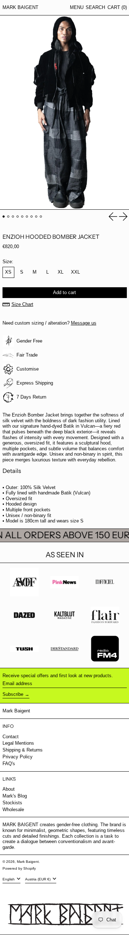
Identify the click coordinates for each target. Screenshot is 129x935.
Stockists (12, 802)
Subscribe (13, 694)
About (9, 789)
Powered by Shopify (19, 868)
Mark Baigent (20, 7)
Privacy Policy (18, 756)
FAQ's (9, 763)
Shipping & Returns (23, 750)
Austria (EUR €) (38, 879)
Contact (11, 736)
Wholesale (13, 809)
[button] (95, 7)
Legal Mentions (18, 743)
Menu (76, 7)
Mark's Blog (15, 796)
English (9, 879)
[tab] (4, 216)
